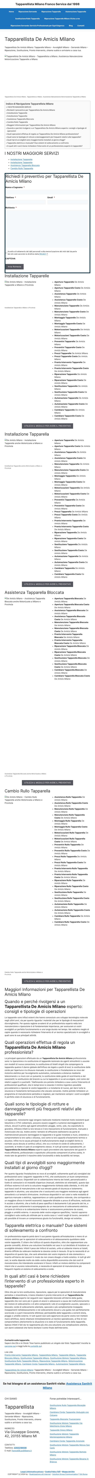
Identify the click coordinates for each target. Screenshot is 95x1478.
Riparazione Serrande (28, 11)
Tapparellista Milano (48, 1355)
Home (11, 11)
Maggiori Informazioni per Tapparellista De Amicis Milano (31, 125)
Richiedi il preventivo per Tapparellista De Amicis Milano (31, 110)
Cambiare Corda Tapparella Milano (38, 1364)
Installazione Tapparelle (17, 113)
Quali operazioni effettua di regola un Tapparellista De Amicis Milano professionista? (43, 134)
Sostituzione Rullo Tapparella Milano (21, 1361)
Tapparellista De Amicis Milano (19, 1370)
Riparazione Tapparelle (51, 11)
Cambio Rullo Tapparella (17, 122)
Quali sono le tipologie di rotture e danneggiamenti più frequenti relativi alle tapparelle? (44, 137)
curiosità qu (35, 1346)
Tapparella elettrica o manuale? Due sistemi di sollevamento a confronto (38, 143)
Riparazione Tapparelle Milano (53, 1361)
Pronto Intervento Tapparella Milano (21, 1355)
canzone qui (10, 1346)
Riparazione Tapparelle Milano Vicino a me (62, 18)
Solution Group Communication (65, 1474)
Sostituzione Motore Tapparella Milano (68, 1358)
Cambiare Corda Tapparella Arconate (67, 1441)
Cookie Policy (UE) (53, 1472)
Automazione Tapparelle (75, 11)
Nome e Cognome (15, 187)
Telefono (10, 197)
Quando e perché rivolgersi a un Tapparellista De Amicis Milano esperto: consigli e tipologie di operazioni (47, 129)
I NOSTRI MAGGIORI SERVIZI (19, 107)
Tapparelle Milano (67, 1355)
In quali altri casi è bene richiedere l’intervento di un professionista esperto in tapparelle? (44, 146)
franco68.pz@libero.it (22, 1451)
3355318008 (20, 1448)
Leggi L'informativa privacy (32, 1472)
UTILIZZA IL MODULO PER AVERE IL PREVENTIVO (47, 426)
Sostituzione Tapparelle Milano (35, 1358)
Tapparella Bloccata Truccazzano (65, 1419)
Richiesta (11, 207)
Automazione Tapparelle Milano (70, 1364)
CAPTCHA (10, 258)
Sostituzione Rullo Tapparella (27, 18)
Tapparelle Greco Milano (61, 1430)
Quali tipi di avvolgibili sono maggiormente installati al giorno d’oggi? (36, 140)
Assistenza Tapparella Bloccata (20, 119)
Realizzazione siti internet (40, 1474)
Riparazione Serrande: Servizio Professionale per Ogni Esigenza (37, 25)
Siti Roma (83, 1474)
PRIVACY (42, 254)
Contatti (80, 25)
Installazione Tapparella (17, 116)
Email (51, 197)
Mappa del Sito (68, 1472)
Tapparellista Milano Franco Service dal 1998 (47, 4)
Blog (71, 25)
